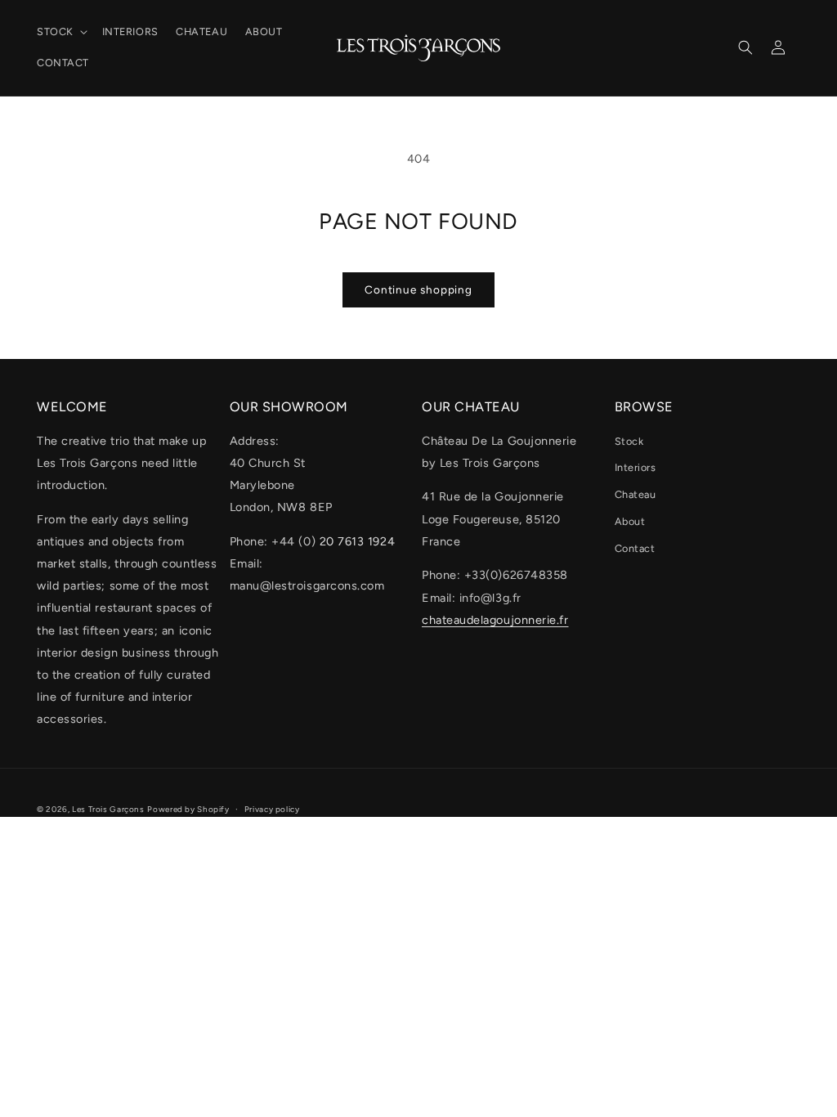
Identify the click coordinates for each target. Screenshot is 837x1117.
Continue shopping (418, 289)
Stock (629, 441)
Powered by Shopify (188, 809)
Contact (635, 548)
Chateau (635, 494)
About (630, 521)
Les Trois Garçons (108, 809)
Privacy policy (272, 809)
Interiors (635, 467)
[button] (60, 31)
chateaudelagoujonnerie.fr (495, 619)
